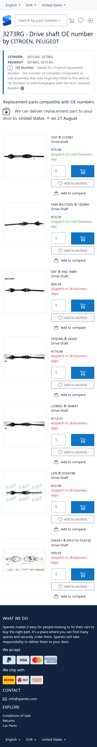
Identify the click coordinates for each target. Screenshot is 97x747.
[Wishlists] (80, 20)
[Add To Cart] (82, 171)
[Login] (89, 20)
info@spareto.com (23, 698)
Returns (9, 720)
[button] (13, 5)
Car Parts (10, 725)
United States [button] (32, 118)
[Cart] (71, 20)
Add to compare (73, 193)
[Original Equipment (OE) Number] (22, 88)
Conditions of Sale (17, 715)
